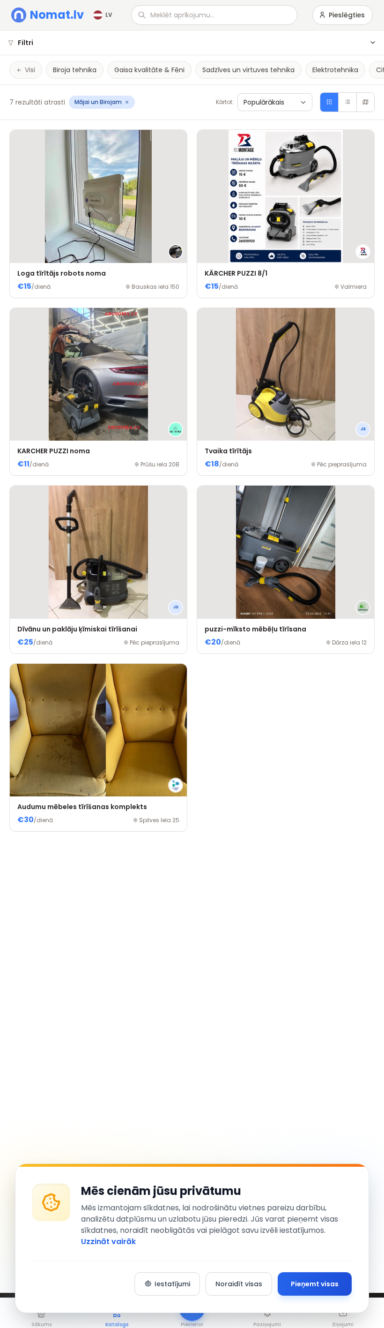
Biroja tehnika (74, 70)
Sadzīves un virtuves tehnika (248, 70)
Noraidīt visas (238, 1284)
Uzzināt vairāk (108, 1241)
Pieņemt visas (315, 1284)
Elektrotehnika (335, 70)
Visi (30, 70)
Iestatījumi (172, 1284)
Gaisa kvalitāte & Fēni (149, 70)
